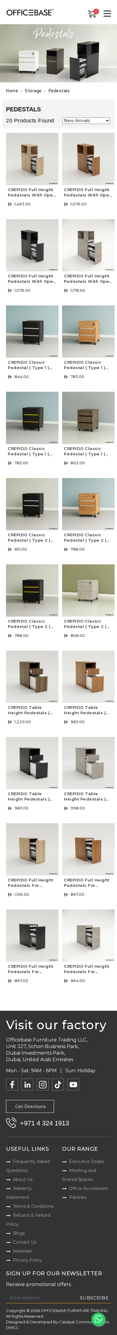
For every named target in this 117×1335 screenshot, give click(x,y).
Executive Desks (86, 1161)
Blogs (19, 1233)
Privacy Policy (27, 1260)
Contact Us (24, 1242)
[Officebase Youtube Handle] (73, 1084)
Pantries (77, 1197)
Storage (33, 90)
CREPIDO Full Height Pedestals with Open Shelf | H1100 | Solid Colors (32, 279)
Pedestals (59, 90)
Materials (22, 1251)
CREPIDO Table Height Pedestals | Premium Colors (29, 711)
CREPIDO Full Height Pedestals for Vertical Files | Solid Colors (30, 969)
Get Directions (30, 1106)
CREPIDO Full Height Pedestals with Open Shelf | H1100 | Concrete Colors (88, 279)
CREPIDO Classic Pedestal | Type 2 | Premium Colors (29, 538)
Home (12, 90)
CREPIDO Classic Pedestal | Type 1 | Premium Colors (28, 365)
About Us (22, 1179)
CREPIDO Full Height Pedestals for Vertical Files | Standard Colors (87, 883)
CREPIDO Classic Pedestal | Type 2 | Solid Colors (29, 624)
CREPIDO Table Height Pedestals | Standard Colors (85, 711)
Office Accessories (88, 1188)
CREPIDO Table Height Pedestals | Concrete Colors (85, 797)
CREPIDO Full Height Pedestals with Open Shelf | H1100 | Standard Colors (88, 193)
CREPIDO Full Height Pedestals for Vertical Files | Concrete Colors (87, 969)
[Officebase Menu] (107, 13)
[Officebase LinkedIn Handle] (27, 1084)
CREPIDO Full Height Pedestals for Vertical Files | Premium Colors (30, 883)
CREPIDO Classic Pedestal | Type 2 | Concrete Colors (85, 624)
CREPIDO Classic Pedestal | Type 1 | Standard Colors (84, 365)
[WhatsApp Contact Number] (98, 1319)
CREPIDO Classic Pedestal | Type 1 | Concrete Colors (84, 452)
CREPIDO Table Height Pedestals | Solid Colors (29, 797)
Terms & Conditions (33, 1206)
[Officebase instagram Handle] (43, 1084)
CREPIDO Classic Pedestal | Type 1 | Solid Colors (28, 452)
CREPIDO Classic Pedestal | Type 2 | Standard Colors (85, 538)
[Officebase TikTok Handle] (58, 1084)
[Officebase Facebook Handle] (12, 1084)
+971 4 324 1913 (44, 1123)
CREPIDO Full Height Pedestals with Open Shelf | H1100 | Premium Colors (32, 193)
